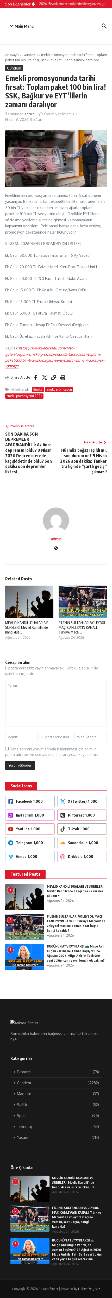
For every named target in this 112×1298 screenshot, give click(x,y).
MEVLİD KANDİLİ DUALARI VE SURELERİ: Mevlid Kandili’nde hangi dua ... (26, 627)
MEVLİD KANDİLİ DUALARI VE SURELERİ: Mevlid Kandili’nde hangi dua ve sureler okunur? (75, 891)
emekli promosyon (59, 389)
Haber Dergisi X (89, 1289)
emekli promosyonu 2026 (24, 396)
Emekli (37, 389)
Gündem (29, 55)
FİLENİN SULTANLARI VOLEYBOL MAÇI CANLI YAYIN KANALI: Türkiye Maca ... (82, 627)
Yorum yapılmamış (58, 114)
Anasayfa (12, 55)
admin (29, 114)
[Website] (56, 548)
